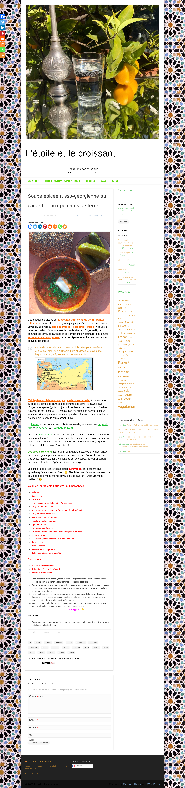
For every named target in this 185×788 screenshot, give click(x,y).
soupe (42, 652)
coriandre (93, 642)
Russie (106, 647)
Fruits (120, 341)
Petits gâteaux (123, 384)
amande (125, 300)
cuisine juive (131, 315)
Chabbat (59, 642)
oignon (66, 647)
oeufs (125, 355)
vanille (120, 399)
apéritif (120, 304)
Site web (31, 737)
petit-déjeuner (123, 380)
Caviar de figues (124, 253)
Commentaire (33, 696)
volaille (72, 652)
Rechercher (125, 190)
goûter (131, 344)
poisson (124, 387)
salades (120, 391)
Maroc (130, 352)
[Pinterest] (45, 226)
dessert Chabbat (125, 322)
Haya (35, 215)
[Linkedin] (40, 226)
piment (96, 647)
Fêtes (127, 340)
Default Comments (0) (35, 684)
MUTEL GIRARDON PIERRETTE (130, 430)
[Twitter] (35, 226)
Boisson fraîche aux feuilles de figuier (142, 425)
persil (87, 647)
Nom (33, 720)
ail (30, 642)
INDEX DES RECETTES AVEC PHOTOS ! (62, 181)
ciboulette (81, 642)
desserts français (126, 329)
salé (127, 390)
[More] (64, 226)
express (131, 333)
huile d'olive (123, 348)
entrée (122, 333)
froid (130, 337)
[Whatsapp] (60, 226)
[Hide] (1, 60)
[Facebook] (30, 226)
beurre (128, 304)
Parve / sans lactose (123, 367)
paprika (77, 647)
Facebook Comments (52, 684)
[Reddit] (50, 226)
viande (62, 652)
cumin (45, 647)
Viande (102, 215)
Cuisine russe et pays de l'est (77, 215)
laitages (122, 351)
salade (130, 387)
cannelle (122, 308)
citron (132, 311)
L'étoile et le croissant (71, 153)
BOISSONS (90, 181)
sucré (128, 394)
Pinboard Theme (132, 784)
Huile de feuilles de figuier (138, 451)
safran (32, 652)
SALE (103, 181)
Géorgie (56, 647)
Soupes (96, 215)
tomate (51, 652)
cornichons (34, 647)
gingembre (122, 345)
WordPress (153, 784)
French (78, 766)
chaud (70, 642)
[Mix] (55, 226)
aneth (38, 642)
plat (119, 387)
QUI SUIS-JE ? (32, 181)
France (122, 337)
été (119, 411)
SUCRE (115, 181)
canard (48, 642)
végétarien (126, 406)
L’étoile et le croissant (40, 761)
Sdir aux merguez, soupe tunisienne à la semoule (127, 262)
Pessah (127, 376)
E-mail (33, 728)
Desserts (123, 325)
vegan (127, 398)
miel (119, 355)
